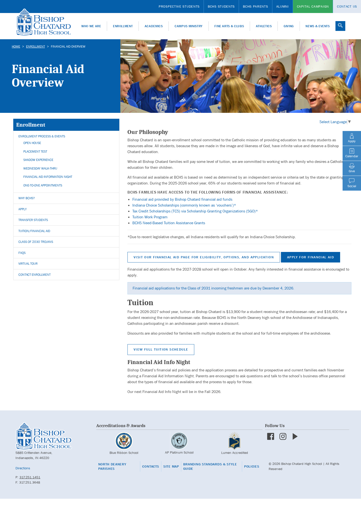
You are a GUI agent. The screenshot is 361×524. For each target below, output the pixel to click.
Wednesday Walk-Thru (40, 168)
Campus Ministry (189, 26)
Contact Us (347, 6)
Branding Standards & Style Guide (210, 466)
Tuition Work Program (149, 217)
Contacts (150, 466)
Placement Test (35, 151)
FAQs (22, 253)
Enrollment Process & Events (41, 136)
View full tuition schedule (161, 349)
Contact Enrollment (34, 275)
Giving (289, 26)
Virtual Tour (28, 264)
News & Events (317, 26)
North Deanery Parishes (112, 466)
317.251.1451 (29, 477)
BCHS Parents (255, 6)
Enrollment (123, 26)
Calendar (351, 156)
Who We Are (91, 26)
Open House (32, 143)
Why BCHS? (26, 198)
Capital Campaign (313, 6)
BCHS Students (221, 6)
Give (352, 171)
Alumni (282, 6)
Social (351, 186)
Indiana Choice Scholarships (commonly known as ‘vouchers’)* (184, 205)
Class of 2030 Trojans (35, 242)
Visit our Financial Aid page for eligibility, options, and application (204, 257)
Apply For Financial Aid (310, 257)
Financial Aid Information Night (47, 177)
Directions (22, 468)
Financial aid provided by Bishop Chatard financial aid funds (182, 199)
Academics (154, 26)
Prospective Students (179, 6)
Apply (22, 209)
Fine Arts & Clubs (229, 26)
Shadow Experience (38, 160)
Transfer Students (33, 220)
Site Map (171, 466)
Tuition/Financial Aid (34, 231)
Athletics (264, 26)
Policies (251, 466)
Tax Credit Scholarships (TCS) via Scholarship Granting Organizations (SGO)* (195, 211)
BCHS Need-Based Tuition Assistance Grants (168, 222)
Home (16, 46)
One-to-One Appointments (42, 185)
